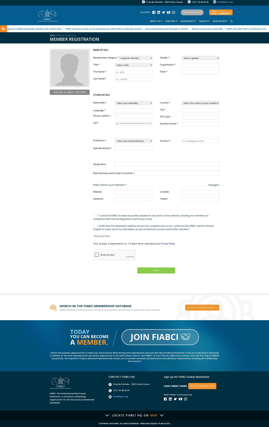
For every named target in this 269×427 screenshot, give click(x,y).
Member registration (66, 35)
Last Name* (99, 78)
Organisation (168, 64)
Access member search (202, 307)
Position (165, 140)
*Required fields (101, 236)
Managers (213, 184)
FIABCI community (220, 12)
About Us (155, 21)
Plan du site (164, 423)
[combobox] (133, 110)
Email (163, 71)
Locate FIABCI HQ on (134, 415)
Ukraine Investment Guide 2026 (198, 28)
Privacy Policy (168, 243)
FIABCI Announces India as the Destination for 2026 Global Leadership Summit (95, 28)
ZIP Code (165, 116)
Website (97, 191)
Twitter (164, 198)
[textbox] (116, 110)
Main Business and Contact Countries (113, 173)
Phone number (102, 115)
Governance (187, 21)
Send (156, 270)
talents (203, 21)
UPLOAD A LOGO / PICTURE (70, 92)
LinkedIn (164, 191)
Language (99, 110)
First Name (99, 71)
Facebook (98, 198)
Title (96, 64)
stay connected (202, 386)
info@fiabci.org (225, 2)
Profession (99, 140)
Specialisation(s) (102, 148)
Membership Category (106, 57)
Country (165, 102)
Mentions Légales (148, 423)
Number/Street (169, 123)
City (163, 109)
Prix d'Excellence (192, 12)
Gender (165, 57)
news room (219, 21)
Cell (96, 122)
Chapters (170, 21)
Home (52, 35)
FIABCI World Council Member (110, 184)
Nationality (100, 102)
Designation (99, 164)
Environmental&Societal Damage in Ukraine (158, 28)
